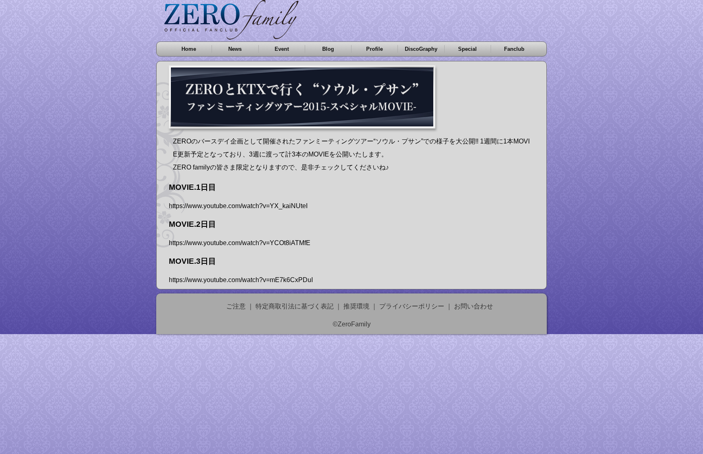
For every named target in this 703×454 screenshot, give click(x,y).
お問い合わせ (473, 306)
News (235, 49)
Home (188, 49)
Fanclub (514, 49)
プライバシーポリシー (411, 306)
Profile (374, 49)
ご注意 (236, 306)
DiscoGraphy (421, 49)
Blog (328, 49)
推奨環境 (356, 306)
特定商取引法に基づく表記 (294, 306)
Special (467, 49)
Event (282, 49)
